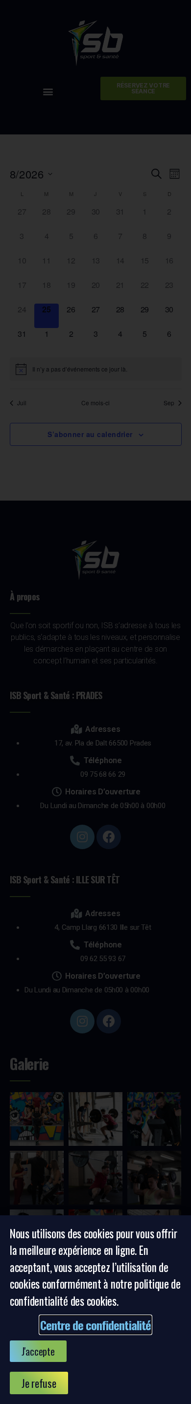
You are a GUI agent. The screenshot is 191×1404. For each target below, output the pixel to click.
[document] (95, 702)
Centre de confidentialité (95, 1325)
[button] (38, 1351)
